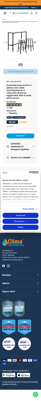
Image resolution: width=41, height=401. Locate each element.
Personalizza (19, 221)
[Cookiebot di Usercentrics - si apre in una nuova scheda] (29, 172)
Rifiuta (20, 227)
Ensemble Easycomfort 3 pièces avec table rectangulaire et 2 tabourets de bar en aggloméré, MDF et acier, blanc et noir (20, 22)
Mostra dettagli (28, 209)
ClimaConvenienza (14, 382)
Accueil (3, 19)
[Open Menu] (5, 13)
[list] (20, 42)
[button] (36, 13)
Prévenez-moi (20, 136)
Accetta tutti (20, 215)
